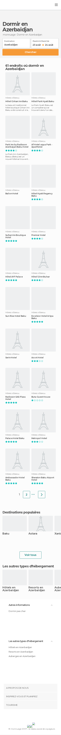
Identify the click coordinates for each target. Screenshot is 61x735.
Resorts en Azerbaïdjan (36, 589)
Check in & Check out (41, 40)
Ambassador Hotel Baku (15, 478)
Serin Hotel (11, 357)
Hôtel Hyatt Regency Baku (42, 194)
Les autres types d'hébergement (26, 641)
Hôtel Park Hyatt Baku (42, 101)
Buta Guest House (40, 397)
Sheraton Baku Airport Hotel (42, 478)
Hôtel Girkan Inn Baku (16, 101)
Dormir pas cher (17, 611)
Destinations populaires (21, 512)
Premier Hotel (38, 235)
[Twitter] (29, 716)
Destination (9, 40)
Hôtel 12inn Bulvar (40, 277)
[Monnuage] (11, 5)
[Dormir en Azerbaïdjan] (41, 494)
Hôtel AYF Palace (14, 277)
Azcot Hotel (37, 357)
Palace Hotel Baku (15, 438)
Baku (5, 533)
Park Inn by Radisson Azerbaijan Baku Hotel (16, 145)
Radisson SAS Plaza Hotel (15, 398)
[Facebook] (25, 716)
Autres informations (19, 605)
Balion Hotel (11, 193)
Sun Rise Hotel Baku (15, 316)
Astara (32, 533)
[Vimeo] (33, 716)
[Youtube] (38, 716)
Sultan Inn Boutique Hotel (15, 236)
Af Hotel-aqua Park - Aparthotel (41, 145)
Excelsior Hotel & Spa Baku (42, 317)
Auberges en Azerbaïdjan (22, 656)
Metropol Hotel (39, 438)
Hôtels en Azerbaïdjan (10, 589)
